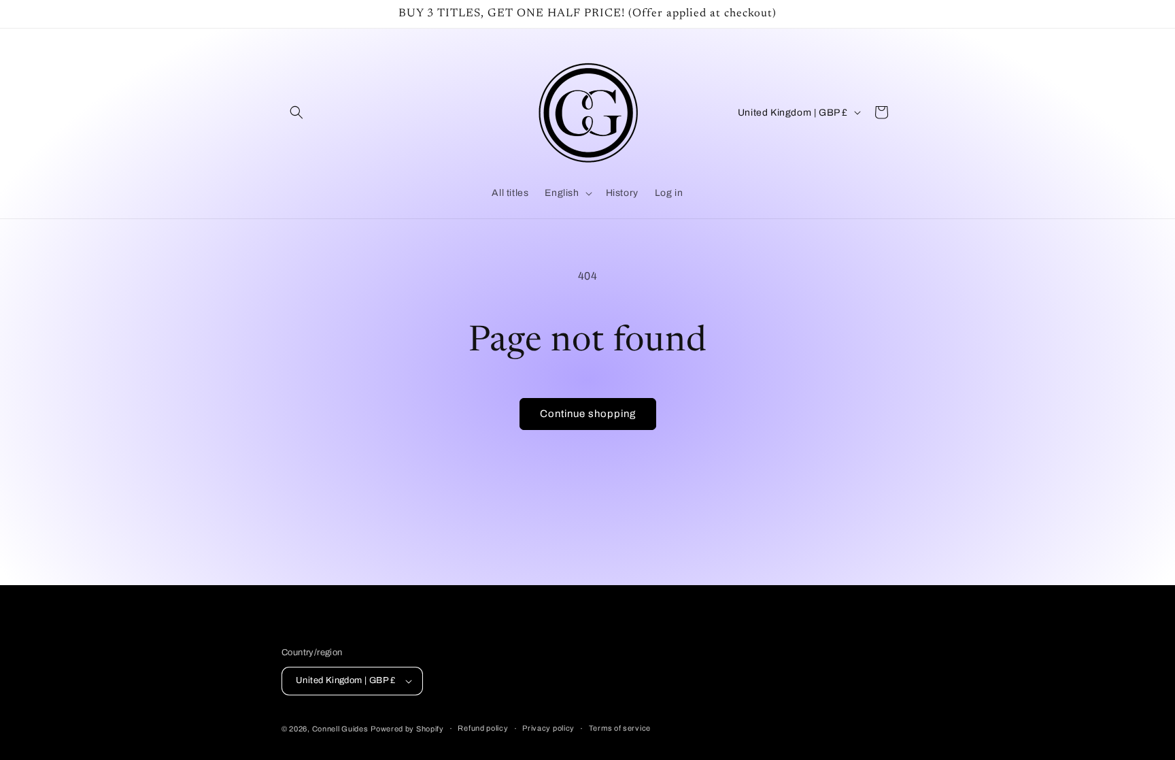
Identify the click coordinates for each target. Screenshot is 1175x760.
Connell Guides (340, 729)
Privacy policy (548, 728)
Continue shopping (588, 413)
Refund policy (483, 728)
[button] (296, 112)
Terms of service (620, 728)
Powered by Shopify (407, 729)
